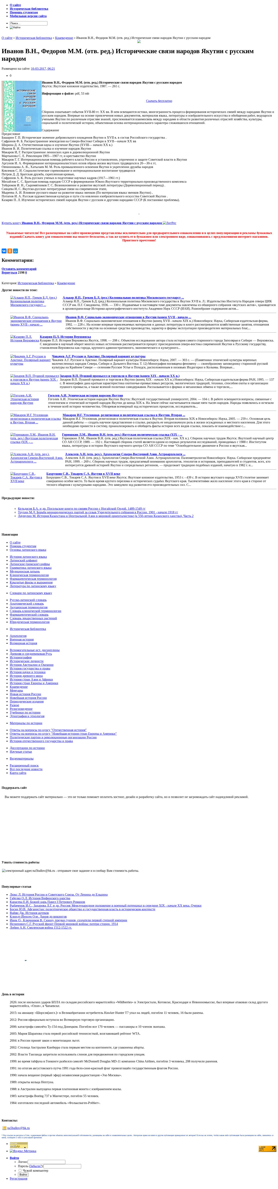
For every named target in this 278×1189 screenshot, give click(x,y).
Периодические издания (27, 701)
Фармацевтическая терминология (33, 578)
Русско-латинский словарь (28, 600)
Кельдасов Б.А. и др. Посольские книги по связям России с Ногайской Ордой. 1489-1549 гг (82, 508)
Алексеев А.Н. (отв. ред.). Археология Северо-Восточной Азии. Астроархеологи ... (125, 454)
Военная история (22, 639)
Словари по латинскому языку (31, 593)
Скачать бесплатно (159, 101)
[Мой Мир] (15, 251)
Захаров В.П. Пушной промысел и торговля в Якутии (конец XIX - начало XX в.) (119, 376)
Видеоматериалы (22, 758)
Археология (18, 636)
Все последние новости (26, 769)
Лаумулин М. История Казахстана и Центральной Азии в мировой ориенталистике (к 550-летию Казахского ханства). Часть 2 (106, 516)
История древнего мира (26, 675)
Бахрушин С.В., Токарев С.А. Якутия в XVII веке (83, 473)
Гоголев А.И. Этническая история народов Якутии (85, 395)
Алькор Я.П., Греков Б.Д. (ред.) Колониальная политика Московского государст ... (123, 297)
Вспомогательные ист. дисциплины (35, 650)
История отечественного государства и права (41, 741)
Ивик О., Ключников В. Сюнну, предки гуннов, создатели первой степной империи (68, 920)
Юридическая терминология (29, 622)
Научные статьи (21, 751)
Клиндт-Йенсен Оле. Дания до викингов (38, 916)
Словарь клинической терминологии (35, 611)
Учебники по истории (25, 712)
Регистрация (18, 1178)
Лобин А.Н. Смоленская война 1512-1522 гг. (41, 927)
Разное (14, 705)
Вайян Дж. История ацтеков (29, 913)
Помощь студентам (23, 546)
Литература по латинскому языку (33, 586)
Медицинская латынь (25, 571)
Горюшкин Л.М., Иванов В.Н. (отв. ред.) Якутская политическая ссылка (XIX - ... (122, 434)
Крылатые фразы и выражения (31, 582)
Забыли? (36, 1166)
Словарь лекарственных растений (33, 618)
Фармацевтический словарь (29, 614)
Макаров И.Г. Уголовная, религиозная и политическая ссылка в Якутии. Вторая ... (124, 415)
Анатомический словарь (27, 603)
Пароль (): (31, 1166)
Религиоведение (21, 709)
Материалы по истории (26, 723)
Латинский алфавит (23, 560)
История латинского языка (28, 556)
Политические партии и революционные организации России (53, 737)
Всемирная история (23, 643)
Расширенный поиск (24, 765)
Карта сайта (18, 773)
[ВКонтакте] (4, 251)
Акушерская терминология (28, 607)
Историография (21, 657)
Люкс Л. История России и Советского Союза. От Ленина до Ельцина (59, 894)
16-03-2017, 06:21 (43, 68)
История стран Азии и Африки (31, 679)
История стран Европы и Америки (34, 683)
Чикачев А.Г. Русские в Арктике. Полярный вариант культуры (99, 356)
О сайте (15, 542)
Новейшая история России (28, 697)
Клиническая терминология (29, 575)
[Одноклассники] (9, 251)
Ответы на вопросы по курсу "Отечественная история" (48, 730)
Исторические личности (27, 661)
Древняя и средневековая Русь (31, 653)
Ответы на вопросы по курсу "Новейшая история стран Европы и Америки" (63, 733)
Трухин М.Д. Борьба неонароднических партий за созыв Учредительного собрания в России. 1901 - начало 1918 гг (98, 512)
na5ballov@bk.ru (18, 1128)
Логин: (23, 1162)
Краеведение (66, 283)
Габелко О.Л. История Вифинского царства (40, 898)
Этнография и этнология (27, 716)
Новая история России (25, 694)
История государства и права (30, 668)
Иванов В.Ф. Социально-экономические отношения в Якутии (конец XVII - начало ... (128, 317)
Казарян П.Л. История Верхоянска (65, 336)
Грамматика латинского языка (30, 567)
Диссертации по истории (27, 748)
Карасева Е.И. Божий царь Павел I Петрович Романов (47, 902)
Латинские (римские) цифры (30, 564)
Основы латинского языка (28, 549)
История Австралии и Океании (32, 664)
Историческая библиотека (36, 283)
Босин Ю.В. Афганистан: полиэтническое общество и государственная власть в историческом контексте (82, 909)
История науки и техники (28, 672)
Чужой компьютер (35, 1170)
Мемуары (16, 690)
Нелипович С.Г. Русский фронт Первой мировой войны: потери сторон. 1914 (64, 924)
